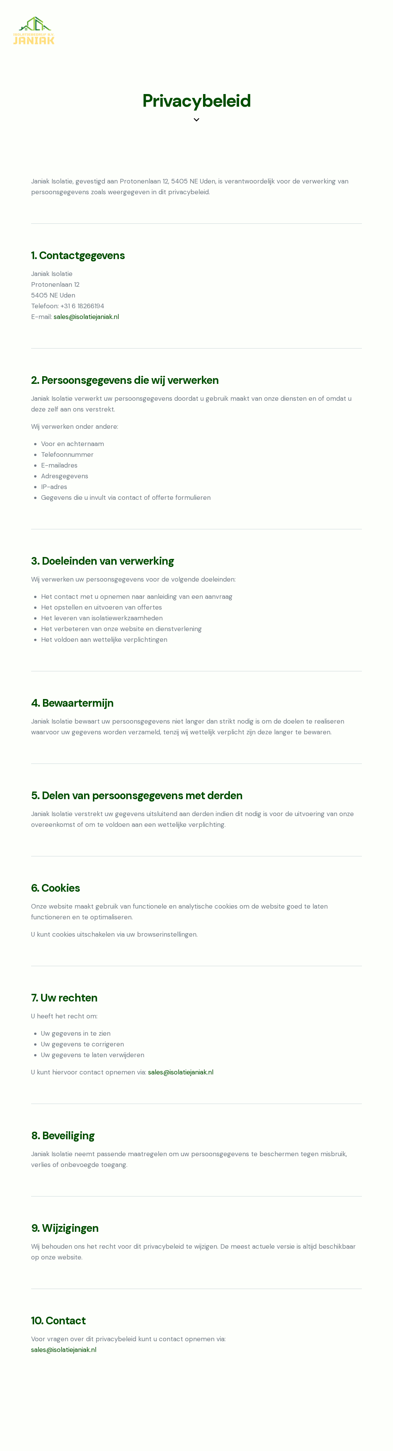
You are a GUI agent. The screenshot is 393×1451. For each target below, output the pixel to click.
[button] (378, 30)
